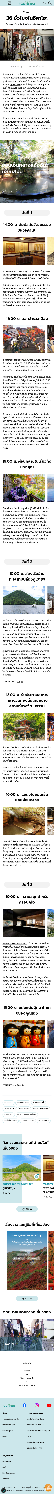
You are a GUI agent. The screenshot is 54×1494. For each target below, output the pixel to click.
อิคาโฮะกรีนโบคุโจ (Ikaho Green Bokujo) (23, 977)
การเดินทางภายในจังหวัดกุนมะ (38, 1430)
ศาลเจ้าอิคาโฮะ (36, 414)
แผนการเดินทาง (43, 1120)
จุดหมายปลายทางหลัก (11, 1419)
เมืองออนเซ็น (8, 1102)
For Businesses (9, 1473)
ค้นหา (5, 1436)
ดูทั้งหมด (27, 1209)
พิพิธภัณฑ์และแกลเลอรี (41, 1108)
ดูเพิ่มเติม (27, 1298)
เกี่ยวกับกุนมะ (8, 1430)
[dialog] (3, 1490)
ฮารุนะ (20, 681)
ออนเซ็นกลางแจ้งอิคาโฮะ (29, 438)
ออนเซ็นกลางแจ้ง (23, 1102)
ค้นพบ (27, 1370)
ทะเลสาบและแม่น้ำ (38, 1102)
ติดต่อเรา (6, 1479)
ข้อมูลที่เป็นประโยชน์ (34, 1448)
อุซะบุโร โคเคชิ (24, 1058)
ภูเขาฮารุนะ (15, 84)
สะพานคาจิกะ (29, 424)
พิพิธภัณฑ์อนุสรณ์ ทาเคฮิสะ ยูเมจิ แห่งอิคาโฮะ (24, 285)
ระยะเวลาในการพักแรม (35, 1442)
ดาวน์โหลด (7, 1461)
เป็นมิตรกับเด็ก (24, 1108)
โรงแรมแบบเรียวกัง (27, 1120)
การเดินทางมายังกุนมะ (35, 1425)
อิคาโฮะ (20, 1085)
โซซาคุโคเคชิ (13, 1061)
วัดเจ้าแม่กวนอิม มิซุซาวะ (23, 747)
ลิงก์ (4, 1467)
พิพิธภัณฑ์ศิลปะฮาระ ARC (15, 943)
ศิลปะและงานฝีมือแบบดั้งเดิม (26, 1114)
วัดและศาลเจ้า (8, 1114)
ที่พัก (29, 1436)
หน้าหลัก (27, 1363)
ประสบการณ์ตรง (10, 1108)
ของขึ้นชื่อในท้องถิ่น (10, 1120)
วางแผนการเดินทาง (35, 1413)
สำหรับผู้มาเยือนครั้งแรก (36, 1419)
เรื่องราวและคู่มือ (27, 1378)
